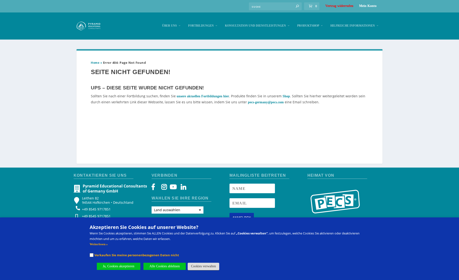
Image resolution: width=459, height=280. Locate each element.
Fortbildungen (201, 25)
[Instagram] (164, 188)
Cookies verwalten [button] (203, 266)
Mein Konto (368, 6)
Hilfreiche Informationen (352, 25)
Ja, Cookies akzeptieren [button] (118, 266)
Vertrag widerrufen (339, 6)
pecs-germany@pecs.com (266, 102)
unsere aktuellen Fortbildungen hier (203, 96)
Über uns (169, 25)
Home (95, 62)
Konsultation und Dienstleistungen (255, 25)
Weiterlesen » (99, 244)
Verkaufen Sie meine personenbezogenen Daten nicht (136, 255)
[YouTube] (172, 188)
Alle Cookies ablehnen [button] (164, 266)
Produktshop (308, 25)
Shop (286, 96)
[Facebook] (155, 188)
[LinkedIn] (181, 188)
